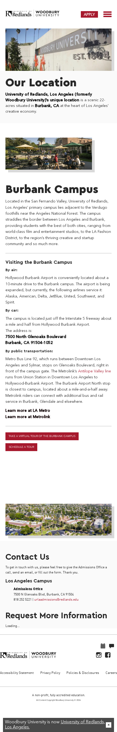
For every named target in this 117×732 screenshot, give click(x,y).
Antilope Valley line (94, 371)
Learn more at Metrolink (27, 417)
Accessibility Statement (17, 673)
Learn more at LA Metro (27, 411)
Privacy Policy (50, 673)
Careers (111, 673)
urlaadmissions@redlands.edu (56, 599)
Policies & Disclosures (82, 673)
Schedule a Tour (21, 447)
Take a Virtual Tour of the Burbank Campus (42, 436)
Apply (89, 14)
